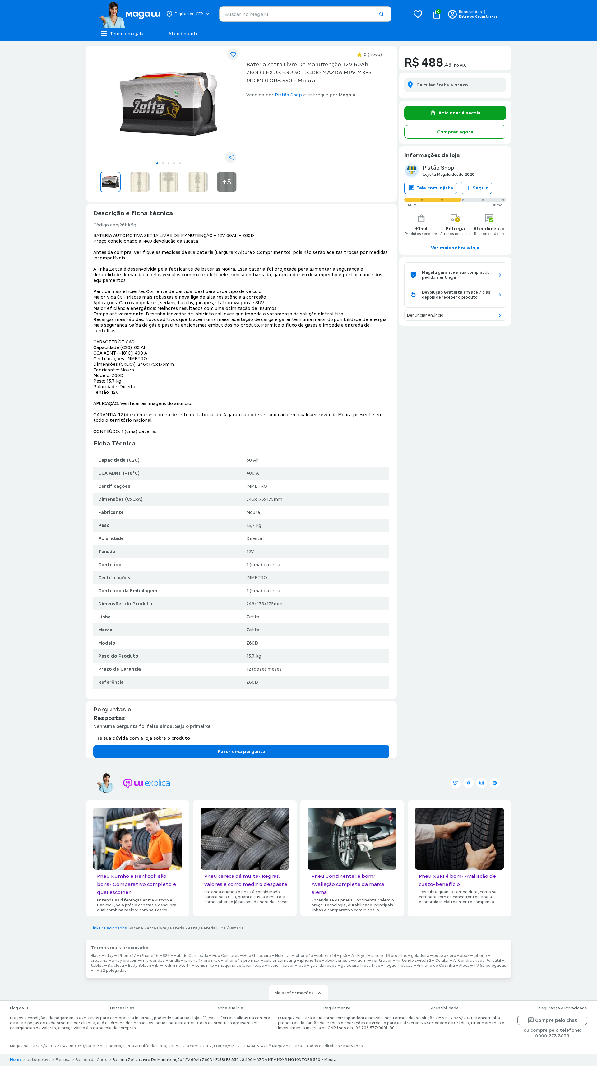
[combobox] (305, 14)
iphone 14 (326, 955)
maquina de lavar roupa (241, 965)
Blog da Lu (20, 1008)
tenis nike (204, 965)
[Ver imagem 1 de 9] (168, 104)
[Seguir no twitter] (455, 783)
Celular (442, 960)
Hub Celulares (225, 955)
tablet (97, 965)
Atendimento (184, 33)
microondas (153, 960)
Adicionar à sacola (459, 112)
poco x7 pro (444, 955)
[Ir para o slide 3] (168, 163)
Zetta (252, 629)
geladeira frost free (360, 965)
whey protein (124, 960)
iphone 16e (310, 960)
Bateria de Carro (92, 1060)
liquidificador (281, 965)
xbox (465, 955)
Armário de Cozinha (436, 965)
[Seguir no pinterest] (494, 783)
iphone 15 (304, 955)
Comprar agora (455, 131)
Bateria (236, 928)
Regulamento (336, 1008)
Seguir (480, 187)
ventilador (382, 960)
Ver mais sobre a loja (455, 247)
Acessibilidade (445, 1008)
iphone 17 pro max (202, 960)
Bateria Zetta (183, 928)
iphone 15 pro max (242, 960)
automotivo (39, 1060)
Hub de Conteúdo (191, 955)
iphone (480, 955)
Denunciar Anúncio (425, 315)
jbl (157, 965)
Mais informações (294, 992)
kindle (174, 960)
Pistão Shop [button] (288, 94)
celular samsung (280, 960)
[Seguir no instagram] (481, 783)
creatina (99, 960)
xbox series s (337, 960)
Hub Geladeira (257, 955)
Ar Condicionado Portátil (477, 960)
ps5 (343, 955)
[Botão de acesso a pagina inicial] (130, 14)
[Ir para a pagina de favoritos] (418, 14)
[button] (381, 14)
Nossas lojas (122, 1008)
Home (16, 1060)
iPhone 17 (127, 955)
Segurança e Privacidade (563, 1008)
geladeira (420, 955)
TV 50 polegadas (490, 965)
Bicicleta (116, 965)
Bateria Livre (213, 928)
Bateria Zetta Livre (147, 928)
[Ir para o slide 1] (157, 163)
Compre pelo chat (556, 1020)
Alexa (464, 965)
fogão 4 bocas (398, 965)
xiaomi (361, 960)
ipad (302, 965)
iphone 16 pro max (389, 955)
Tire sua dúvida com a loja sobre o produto (141, 738)
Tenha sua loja (229, 1008)
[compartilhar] (230, 157)
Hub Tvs (283, 955)
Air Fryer (359, 955)
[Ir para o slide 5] (180, 163)
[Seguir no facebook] (468, 783)
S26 (166, 955)
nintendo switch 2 (413, 960)
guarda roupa (323, 965)
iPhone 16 (149, 955)
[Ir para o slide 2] (163, 163)
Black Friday (102, 955)
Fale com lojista (434, 187)
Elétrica (63, 1060)
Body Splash (139, 965)
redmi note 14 (177, 965)
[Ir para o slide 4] (174, 163)
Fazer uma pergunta (241, 751)
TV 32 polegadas (110, 970)
